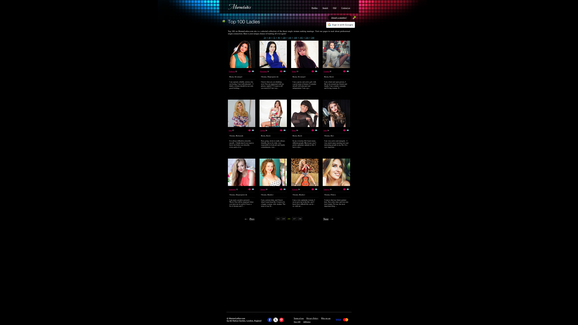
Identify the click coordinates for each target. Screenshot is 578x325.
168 (295, 37)
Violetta (326, 71)
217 (294, 219)
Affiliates (307, 321)
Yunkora (232, 71)
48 (270, 37)
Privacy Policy (312, 318)
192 (301, 37)
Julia (325, 130)
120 (284, 37)
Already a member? (339, 17)
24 (265, 37)
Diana (294, 71)
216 (307, 37)
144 (289, 37)
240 (312, 37)
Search (325, 7)
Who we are (326, 318)
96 (279, 37)
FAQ (334, 7)
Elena (294, 130)
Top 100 (297, 321)
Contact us (345, 7)
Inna (230, 130)
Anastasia (232, 189)
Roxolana (263, 71)
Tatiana (262, 189)
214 (278, 219)
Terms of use (299, 318)
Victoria (295, 189)
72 (274, 37)
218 (300, 219)
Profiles (315, 7)
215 (283, 219)
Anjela (262, 130)
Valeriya (326, 189)
